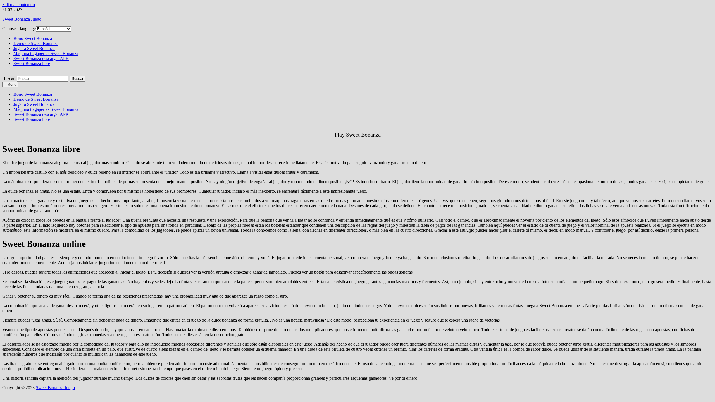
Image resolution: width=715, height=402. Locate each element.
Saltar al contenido (18, 4)
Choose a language (19, 28)
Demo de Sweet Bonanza (35, 43)
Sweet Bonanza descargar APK (41, 58)
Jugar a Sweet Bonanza (34, 48)
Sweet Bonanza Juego (21, 19)
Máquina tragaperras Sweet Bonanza (45, 53)
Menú (11, 84)
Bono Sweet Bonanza (32, 38)
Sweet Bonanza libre (31, 63)
